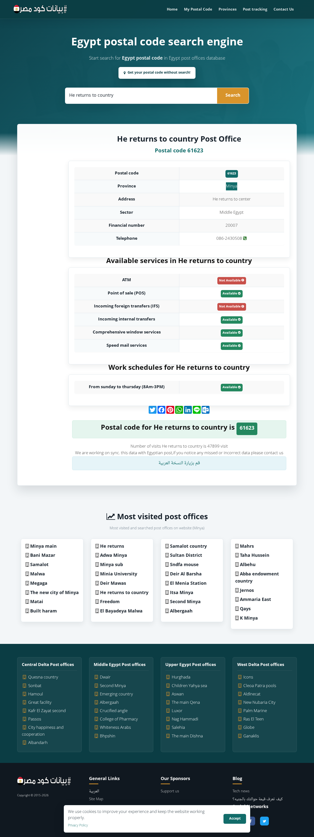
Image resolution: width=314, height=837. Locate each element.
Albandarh (38, 743)
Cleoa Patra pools (259, 686)
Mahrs (247, 546)
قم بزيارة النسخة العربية (179, 463)
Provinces (227, 9)
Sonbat (34, 686)
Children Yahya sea (189, 686)
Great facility (40, 703)
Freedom (110, 602)
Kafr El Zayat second (47, 711)
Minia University (118, 574)
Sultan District (186, 555)
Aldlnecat (252, 694)
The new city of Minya (54, 593)
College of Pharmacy (119, 719)
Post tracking (255, 9)
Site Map (96, 799)
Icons (248, 677)
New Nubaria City (259, 703)
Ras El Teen (253, 719)
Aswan (178, 694)
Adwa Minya (113, 555)
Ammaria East (255, 600)
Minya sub (111, 565)
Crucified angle (114, 711)
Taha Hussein (254, 555)
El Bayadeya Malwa (121, 611)
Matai (36, 602)
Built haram (43, 611)
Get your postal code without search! (159, 72)
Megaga (38, 583)
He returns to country (124, 593)
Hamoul (35, 694)
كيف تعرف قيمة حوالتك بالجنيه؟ (258, 799)
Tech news (241, 791)
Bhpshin (107, 736)
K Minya (249, 618)
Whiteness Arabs (115, 728)
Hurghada (181, 677)
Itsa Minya (181, 593)
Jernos (247, 590)
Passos (34, 719)
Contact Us (284, 9)
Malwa (37, 574)
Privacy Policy (78, 825)
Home (172, 9)
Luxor (177, 711)
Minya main (43, 546)
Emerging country (116, 694)
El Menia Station (188, 583)
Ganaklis (251, 736)
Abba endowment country (257, 578)
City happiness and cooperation (43, 731)
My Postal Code (198, 9)
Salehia (178, 728)
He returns (112, 546)
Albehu (248, 565)
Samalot (39, 565)
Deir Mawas (113, 583)
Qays (245, 609)
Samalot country (188, 546)
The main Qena (186, 703)
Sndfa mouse (184, 565)
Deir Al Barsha (186, 574)
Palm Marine (255, 711)
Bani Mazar (42, 555)
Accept (235, 818)
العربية (94, 791)
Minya (231, 186)
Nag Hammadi (185, 719)
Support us (170, 791)
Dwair (105, 677)
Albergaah (181, 611)
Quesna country (43, 677)
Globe (248, 728)
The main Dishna (187, 736)
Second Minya (185, 602)
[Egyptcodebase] (40, 9)
